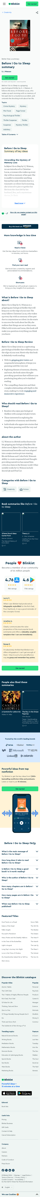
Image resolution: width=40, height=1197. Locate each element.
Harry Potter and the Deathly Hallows (14, 938)
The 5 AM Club (7, 991)
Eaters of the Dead (8, 926)
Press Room (6, 1164)
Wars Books (6, 1067)
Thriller (24, 120)
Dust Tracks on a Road (9, 922)
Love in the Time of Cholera (11, 953)
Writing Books (7, 1040)
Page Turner (20, 111)
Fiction (26, 489)
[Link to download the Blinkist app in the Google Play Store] (25, 1093)
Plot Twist (7, 111)
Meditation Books (8, 1043)
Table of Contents (9, 134)
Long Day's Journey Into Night (12, 949)
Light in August (7, 945)
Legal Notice (26, 1175)
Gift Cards (5, 1127)
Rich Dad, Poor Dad (8, 999)
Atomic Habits (6, 987)
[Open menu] (4, 3)
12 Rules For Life (7, 1002)
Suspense (7, 125)
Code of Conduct (8, 1160)
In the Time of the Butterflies (11, 941)
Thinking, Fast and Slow (10, 1006)
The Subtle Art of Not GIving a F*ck (14, 1026)
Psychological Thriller (11, 115)
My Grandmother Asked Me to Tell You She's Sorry (15, 959)
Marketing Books (7, 1071)
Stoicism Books (7, 1051)
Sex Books (5, 1063)
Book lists (5, 1106)
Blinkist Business (7, 1123)
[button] (20, 852)
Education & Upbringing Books (12, 1055)
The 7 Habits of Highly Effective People (15, 995)
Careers (4, 1152)
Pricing (4, 1119)
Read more (19, 203)
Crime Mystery (9, 106)
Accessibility (19, 1180)
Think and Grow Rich (9, 1022)
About (4, 1148)
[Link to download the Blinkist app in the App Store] (9, 1093)
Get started (32, 4)
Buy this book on (15, 226)
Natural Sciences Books (10, 1036)
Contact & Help (7, 1131)
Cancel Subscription (8, 1135)
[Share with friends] (37, 12)
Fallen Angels (6, 930)
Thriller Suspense (10, 120)
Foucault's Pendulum (9, 934)
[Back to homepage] (14, 4)
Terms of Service (7, 1177)
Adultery (6, 129)
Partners (4, 1156)
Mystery (23, 106)
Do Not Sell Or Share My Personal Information (17, 1182)
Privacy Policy (20, 1177)
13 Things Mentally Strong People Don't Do (15, 1016)
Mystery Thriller (22, 125)
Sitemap (17, 1175)
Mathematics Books (8, 1047)
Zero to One (6, 1010)
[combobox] (9, 1187)
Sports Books (6, 1059)
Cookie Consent (7, 1180)
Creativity (8, 12)
